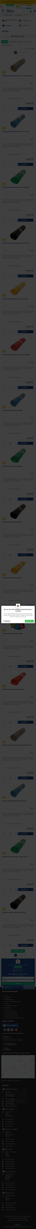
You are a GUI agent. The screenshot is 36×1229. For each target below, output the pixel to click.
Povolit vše (28, 621)
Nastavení (7, 621)
